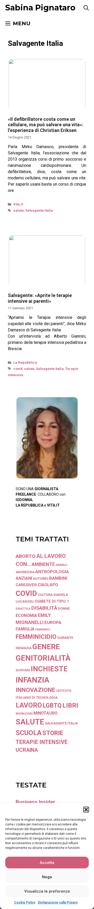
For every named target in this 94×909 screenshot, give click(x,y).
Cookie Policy (24, 902)
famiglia (25, 629)
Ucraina (27, 750)
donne (64, 608)
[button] (86, 809)
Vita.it (18, 204)
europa (52, 622)
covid (17, 369)
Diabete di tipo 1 (52, 601)
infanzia (32, 680)
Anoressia (25, 572)
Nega (47, 877)
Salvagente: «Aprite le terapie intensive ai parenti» (40, 298)
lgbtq (52, 705)
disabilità (44, 608)
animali (61, 565)
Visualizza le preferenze (47, 891)
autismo (40, 578)
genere (46, 646)
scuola (29, 733)
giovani (23, 670)
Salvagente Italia (39, 210)
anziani (24, 578)
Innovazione (35, 689)
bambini (58, 578)
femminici (42, 629)
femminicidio (36, 636)
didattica (23, 608)
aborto (26, 556)
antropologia (52, 571)
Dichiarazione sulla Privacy (58, 902)
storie (52, 733)
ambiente (43, 564)
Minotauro (45, 713)
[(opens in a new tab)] (47, 110)
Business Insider (35, 802)
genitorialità (43, 658)
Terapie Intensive (42, 742)
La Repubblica (25, 362)
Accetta (47, 862)
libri (70, 705)
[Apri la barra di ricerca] (86, 8)
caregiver (26, 585)
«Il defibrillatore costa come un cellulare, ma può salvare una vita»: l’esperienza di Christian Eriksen (45, 124)
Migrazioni (24, 713)
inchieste (49, 669)
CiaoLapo (48, 584)
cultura (45, 595)
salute (18, 210)
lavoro (29, 705)
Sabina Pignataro (40, 7)
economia (26, 615)
